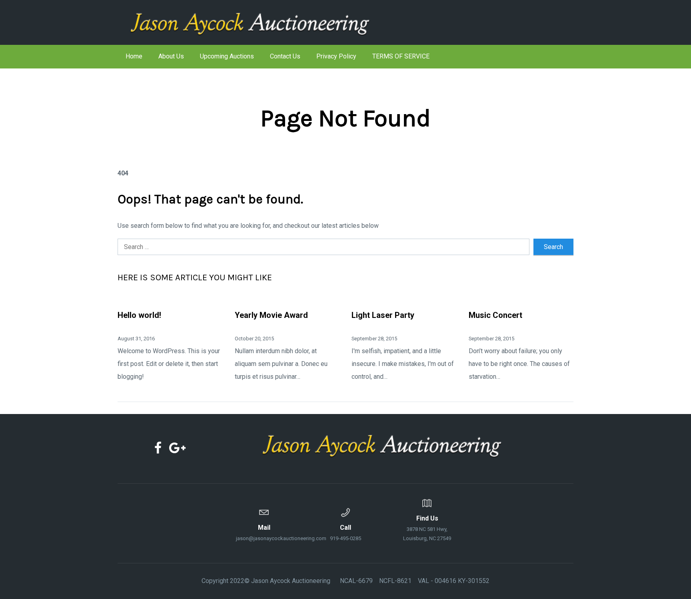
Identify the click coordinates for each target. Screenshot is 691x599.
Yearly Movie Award (271, 315)
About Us (171, 56)
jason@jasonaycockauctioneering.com (264, 532)
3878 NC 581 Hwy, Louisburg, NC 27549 (427, 528)
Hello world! (139, 315)
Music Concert (495, 315)
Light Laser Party (382, 315)
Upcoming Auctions (227, 56)
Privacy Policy (336, 56)
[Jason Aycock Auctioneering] (263, 22)
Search (553, 247)
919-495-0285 (345, 532)
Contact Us (285, 56)
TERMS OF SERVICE (400, 56)
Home (134, 56)
